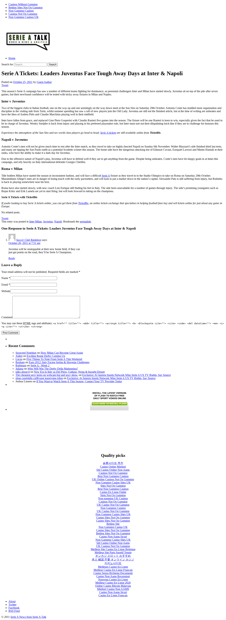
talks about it (23, 371)
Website (5, 291)
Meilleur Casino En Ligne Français (113, 569)
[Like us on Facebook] (3, 24)
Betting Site (113, 523)
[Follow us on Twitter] (9, 24)
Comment (6, 317)
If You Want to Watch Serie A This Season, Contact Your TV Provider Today (79, 381)
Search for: (7, 64)
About (12, 601)
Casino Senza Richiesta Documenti (113, 573)
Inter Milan (35, 221)
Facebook (13, 607)
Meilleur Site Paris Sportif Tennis (113, 552)
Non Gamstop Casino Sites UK (113, 482)
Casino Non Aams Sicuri (113, 536)
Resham (20, 362)
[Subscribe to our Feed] (14, 24)
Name (4, 278)
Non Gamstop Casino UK (113, 527)
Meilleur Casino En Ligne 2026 (113, 582)
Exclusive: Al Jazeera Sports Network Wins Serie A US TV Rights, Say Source (126, 374)
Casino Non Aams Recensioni (113, 576)
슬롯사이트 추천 (113, 463)
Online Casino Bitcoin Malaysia (113, 585)
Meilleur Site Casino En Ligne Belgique (113, 549)
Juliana (19, 368)
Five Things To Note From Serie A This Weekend (54, 359)
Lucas (19, 359)
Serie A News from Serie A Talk (28, 616)
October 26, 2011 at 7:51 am (24, 243)
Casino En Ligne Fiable (113, 492)
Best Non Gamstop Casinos (113, 476)
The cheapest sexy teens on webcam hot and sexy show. (47, 374)
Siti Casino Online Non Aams (113, 469)
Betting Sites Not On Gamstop (25, 7)
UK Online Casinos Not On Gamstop (113, 479)
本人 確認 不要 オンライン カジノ (113, 559)
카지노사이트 (113, 563)
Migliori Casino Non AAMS (113, 589)
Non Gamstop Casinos (21, 10)
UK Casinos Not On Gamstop (113, 546)
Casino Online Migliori (113, 466)
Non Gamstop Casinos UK (23, 17)
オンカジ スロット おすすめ (113, 555)
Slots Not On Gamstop (113, 495)
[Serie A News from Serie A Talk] (25, 52)
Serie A (106, 175)
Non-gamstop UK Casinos (113, 498)
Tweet (4, 85)
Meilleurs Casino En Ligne (113, 566)
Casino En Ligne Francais (113, 595)
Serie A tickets (108, 132)
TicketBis (83, 203)
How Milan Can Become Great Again (62, 352)
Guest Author (44, 82)
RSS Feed (14, 610)
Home (11, 58)
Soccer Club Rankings (28, 239)
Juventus (48, 221)
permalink (85, 221)
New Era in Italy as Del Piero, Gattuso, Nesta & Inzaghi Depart (69, 371)
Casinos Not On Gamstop (22, 13)
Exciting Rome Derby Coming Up (46, 355)
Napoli (58, 221)
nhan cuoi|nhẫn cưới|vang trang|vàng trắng (39, 378)
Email (4, 284)
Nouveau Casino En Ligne (113, 579)
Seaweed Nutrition (26, 352)
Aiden (19, 355)
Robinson (21, 365)
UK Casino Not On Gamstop (113, 504)
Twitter (12, 604)
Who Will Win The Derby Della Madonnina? (53, 368)
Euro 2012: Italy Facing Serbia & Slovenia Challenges (59, 362)
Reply (11, 258)
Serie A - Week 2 (40, 365)
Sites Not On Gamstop (113, 485)
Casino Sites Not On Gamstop (113, 517)
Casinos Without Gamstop (23, 4)
